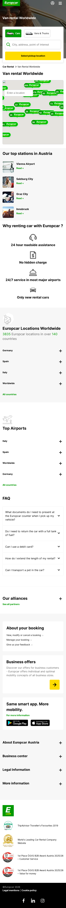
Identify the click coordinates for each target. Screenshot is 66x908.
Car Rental (8, 66)
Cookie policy (29, 890)
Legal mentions (11, 890)
